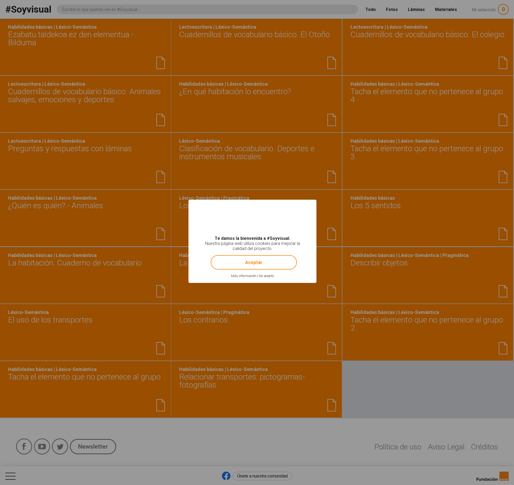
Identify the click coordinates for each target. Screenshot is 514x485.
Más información (243, 276)
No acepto (266, 276)
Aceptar (253, 262)
